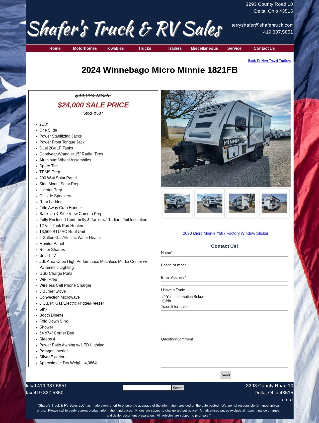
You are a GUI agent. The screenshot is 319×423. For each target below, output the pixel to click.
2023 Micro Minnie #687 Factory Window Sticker (225, 233)
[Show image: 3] (242, 203)
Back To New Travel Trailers (269, 61)
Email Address (173, 278)
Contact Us (264, 48)
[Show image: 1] (177, 203)
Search (178, 388)
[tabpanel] (262, 21)
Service (234, 48)
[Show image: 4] (274, 203)
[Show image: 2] (209, 203)
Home (55, 48)
